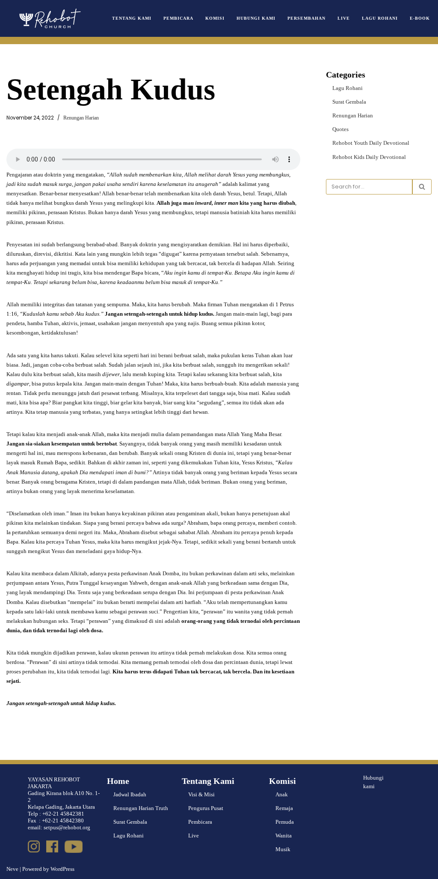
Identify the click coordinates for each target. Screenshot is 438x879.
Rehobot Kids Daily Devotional (369, 157)
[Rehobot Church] (49, 18)
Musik (282, 849)
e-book (420, 18)
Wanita (283, 835)
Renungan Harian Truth (140, 808)
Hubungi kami (373, 782)
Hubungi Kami (256, 18)
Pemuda (284, 822)
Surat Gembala (349, 102)
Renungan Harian (81, 118)
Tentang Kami (131, 18)
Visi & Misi (201, 794)
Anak (281, 794)
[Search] (422, 186)
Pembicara (178, 18)
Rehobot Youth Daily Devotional (370, 143)
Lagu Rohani (380, 18)
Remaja (284, 808)
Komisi (215, 18)
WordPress (62, 869)
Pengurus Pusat (205, 808)
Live (343, 18)
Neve (12, 869)
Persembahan (306, 18)
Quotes (340, 129)
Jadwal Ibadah (129, 794)
